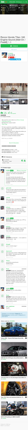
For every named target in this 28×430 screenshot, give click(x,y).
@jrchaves (8, 220)
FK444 (7, 269)
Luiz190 (8, 197)
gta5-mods (8, 188)
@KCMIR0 (8, 228)
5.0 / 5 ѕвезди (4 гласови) (5, 116)
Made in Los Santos (5, 425)
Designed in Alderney (5, 424)
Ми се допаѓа (13, 113)
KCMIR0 (10, 53)
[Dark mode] (24, 2)
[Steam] (12, 55)
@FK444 (8, 290)
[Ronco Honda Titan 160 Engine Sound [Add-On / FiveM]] (14, 90)
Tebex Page (4, 124)
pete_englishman (10, 306)
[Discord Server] (14, 55)
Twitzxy (8, 260)
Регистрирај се (6, 315)
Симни (15, 45)
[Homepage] (9, 55)
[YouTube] (10, 55)
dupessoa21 (9, 251)
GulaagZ (8, 244)
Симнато (5, 113)
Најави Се (17, 313)
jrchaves (8, 207)
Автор (12, 170)
